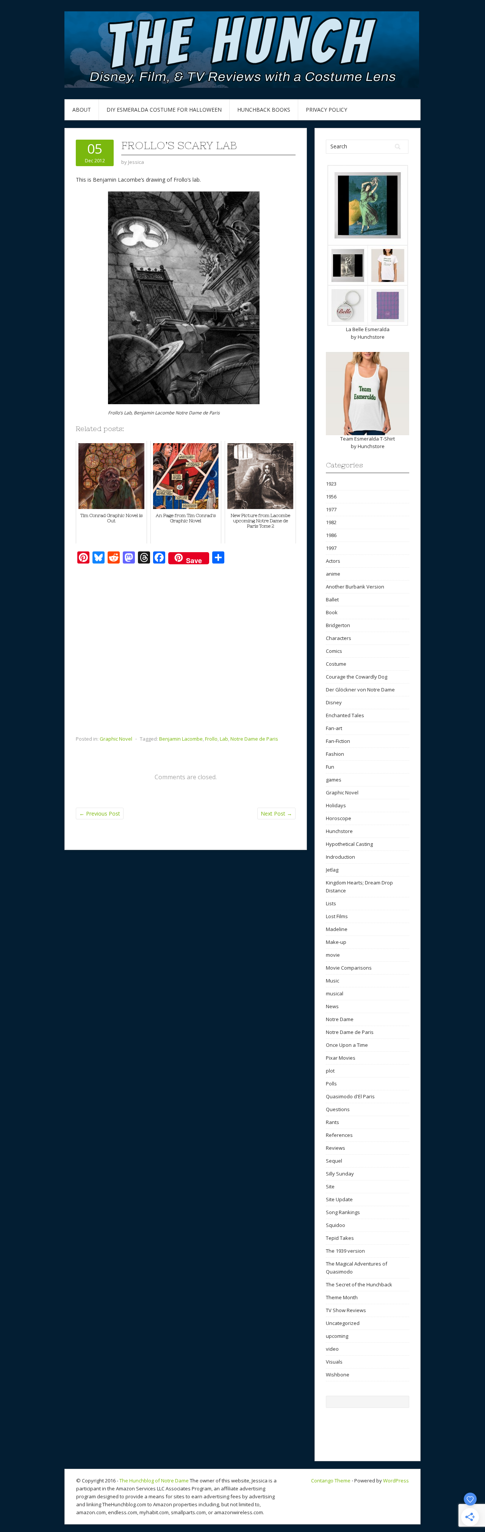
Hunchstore (371, 336)
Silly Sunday (340, 1173)
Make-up (336, 942)
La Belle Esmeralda (368, 329)
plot (330, 1070)
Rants (332, 1122)
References (339, 1135)
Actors (333, 560)
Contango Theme (330, 1480)
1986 (331, 535)
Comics (334, 651)
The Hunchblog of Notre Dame (154, 1480)
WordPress (396, 1480)
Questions (338, 1109)
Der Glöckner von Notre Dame (360, 689)
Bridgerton (338, 625)
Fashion (335, 753)
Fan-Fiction (338, 741)
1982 (331, 522)
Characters (338, 638)
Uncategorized (343, 1323)
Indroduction (340, 856)
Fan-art (334, 728)
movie (333, 954)
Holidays (336, 805)
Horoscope (338, 818)
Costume (336, 663)
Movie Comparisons (349, 967)
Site (330, 1186)
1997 (331, 548)
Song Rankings (343, 1212)
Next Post (276, 813)
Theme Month (342, 1297)
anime (333, 573)
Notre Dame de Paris (254, 738)
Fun (330, 766)
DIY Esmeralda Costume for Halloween (164, 109)
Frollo (211, 738)
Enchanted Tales (345, 715)
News (332, 1006)
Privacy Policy (326, 109)
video (332, 1348)
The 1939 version (345, 1250)
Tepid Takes (340, 1238)
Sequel (334, 1160)
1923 (331, 483)
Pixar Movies (340, 1057)
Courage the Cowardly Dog (356, 676)
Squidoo (335, 1225)
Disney (334, 702)
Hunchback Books (263, 109)
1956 (331, 496)
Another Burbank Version (355, 586)
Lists (331, 903)
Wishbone (337, 1374)
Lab (224, 738)
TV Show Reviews (346, 1310)
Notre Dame (340, 1019)
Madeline (336, 929)
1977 (331, 509)
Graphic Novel (116, 738)
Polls (331, 1083)
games (333, 779)
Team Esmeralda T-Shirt (367, 438)
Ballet (332, 599)
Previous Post (99, 813)
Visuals (334, 1361)
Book (332, 612)
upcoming (337, 1336)
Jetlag (332, 869)
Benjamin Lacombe (181, 738)
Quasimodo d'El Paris (350, 1096)
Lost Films (337, 916)
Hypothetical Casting (349, 844)
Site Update (339, 1199)
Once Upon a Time (347, 1045)
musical (334, 993)
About (81, 109)
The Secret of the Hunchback (359, 1284)
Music (332, 980)
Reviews (335, 1147)
